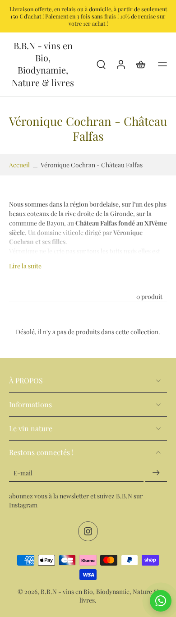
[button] (162, 64)
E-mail (23, 473)
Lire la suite (25, 266)
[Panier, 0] (141, 64)
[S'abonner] (156, 473)
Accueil (19, 165)
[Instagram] (88, 531)
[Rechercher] (101, 64)
